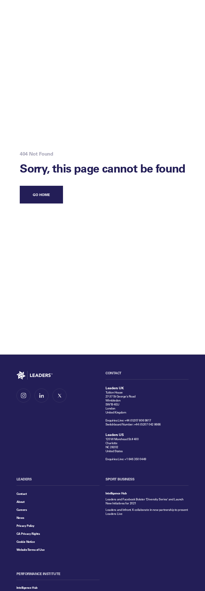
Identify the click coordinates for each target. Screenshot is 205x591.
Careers (21, 510)
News (20, 518)
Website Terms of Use (30, 550)
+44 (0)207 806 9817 (137, 420)
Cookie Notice (25, 542)
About (20, 502)
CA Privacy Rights (28, 534)
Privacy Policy (25, 526)
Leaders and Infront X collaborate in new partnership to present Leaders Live (147, 512)
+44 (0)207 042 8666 (147, 424)
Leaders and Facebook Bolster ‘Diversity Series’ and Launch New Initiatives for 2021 (145, 501)
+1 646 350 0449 (135, 459)
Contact (21, 494)
